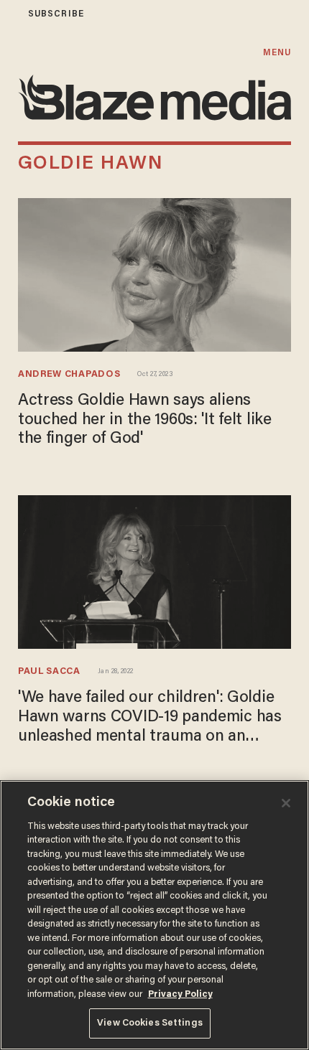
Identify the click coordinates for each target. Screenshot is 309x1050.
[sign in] (9, 14)
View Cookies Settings (150, 1023)
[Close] (286, 803)
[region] (154, 915)
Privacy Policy (180, 994)
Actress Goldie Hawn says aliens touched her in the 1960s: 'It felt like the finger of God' (145, 420)
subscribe (56, 14)
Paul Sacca (49, 671)
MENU (277, 52)
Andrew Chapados (69, 374)
